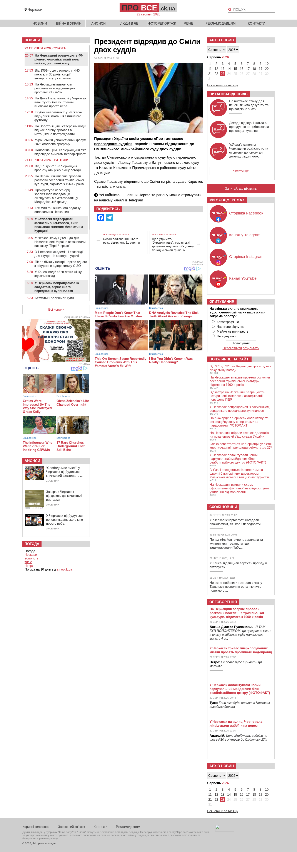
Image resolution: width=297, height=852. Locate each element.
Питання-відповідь (228, 94)
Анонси (98, 23)
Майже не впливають (233, 331)
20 (267, 68)
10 (267, 63)
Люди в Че (129, 23)
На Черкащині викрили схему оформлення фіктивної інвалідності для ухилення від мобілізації (239, 488)
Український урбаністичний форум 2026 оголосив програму (60, 142)
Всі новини (56, 309)
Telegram (135, 200)
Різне (188, 23)
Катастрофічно (228, 322)
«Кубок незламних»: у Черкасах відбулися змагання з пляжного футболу (58, 116)
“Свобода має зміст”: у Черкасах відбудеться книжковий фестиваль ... (64, 471)
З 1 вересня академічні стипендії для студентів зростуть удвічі (58, 254)
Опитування (221, 301)
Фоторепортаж (162, 23)
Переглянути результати (241, 348)
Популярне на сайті (229, 359)
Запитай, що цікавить (241, 188)
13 (222, 68)
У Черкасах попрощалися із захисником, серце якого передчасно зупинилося (240, 408)
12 (216, 68)
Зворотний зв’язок (71, 827)
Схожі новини (223, 507)
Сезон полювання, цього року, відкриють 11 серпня (121, 240)
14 (229, 68)
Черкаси (35, 10)
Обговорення (223, 602)
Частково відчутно (230, 326)
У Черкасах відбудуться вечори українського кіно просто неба (64, 519)
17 (248, 68)
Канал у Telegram (244, 235)
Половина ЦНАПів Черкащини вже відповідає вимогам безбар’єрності (60, 152)
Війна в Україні (69, 23)
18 (254, 68)
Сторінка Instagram (246, 256)
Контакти (256, 23)
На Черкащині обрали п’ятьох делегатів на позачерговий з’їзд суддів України (239, 434)
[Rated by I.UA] (224, 830)
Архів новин (221, 40)
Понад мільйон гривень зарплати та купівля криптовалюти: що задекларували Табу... (236, 543)
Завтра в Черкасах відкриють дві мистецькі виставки (64, 495)
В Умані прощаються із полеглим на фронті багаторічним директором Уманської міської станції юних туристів (239, 473)
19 (260, 68)
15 (235, 68)
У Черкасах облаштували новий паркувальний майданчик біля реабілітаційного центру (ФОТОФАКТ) (238, 458)
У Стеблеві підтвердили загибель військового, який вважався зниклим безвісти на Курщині (58, 225)
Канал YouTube (243, 278)
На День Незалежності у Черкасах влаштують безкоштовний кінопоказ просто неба (60, 102)
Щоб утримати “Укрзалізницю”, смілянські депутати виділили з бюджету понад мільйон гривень (173, 244)
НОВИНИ (32, 40)
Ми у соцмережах (227, 200)
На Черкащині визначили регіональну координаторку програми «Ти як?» (54, 88)
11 (210, 68)
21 (210, 73)
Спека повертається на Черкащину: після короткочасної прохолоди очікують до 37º (241, 445)
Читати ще (241, 171)
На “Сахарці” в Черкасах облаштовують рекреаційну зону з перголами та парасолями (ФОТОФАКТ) (239, 421)
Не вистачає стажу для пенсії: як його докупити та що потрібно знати (249, 105)
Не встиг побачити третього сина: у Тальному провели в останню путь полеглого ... (236, 586)
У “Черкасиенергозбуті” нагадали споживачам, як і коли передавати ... (237, 522)
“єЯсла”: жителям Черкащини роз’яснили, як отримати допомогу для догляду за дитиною (248, 150)
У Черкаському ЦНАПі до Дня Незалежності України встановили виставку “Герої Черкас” (59, 242)
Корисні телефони (35, 827)
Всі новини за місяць (222, 85)
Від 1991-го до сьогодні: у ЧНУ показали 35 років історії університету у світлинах (57, 74)
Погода (32, 544)
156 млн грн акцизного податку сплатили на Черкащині (57, 210)
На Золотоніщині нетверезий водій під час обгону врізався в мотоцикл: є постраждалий (60, 130)
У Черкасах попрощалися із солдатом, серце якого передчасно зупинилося (56, 287)
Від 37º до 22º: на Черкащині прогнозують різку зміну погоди (57, 168)
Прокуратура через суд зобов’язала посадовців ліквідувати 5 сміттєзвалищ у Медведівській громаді (56, 196)
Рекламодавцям (220, 23)
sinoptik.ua (64, 569)
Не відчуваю (226, 336)
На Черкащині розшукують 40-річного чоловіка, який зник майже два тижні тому (58, 59)
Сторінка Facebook (246, 213)
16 (241, 68)
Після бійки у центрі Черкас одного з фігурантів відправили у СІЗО (60, 264)
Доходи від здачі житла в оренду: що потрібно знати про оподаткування (249, 126)
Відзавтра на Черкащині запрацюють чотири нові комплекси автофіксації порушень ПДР (237, 395)
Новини (40, 23)
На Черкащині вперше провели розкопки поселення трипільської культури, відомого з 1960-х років (59, 180)
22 (216, 73)
